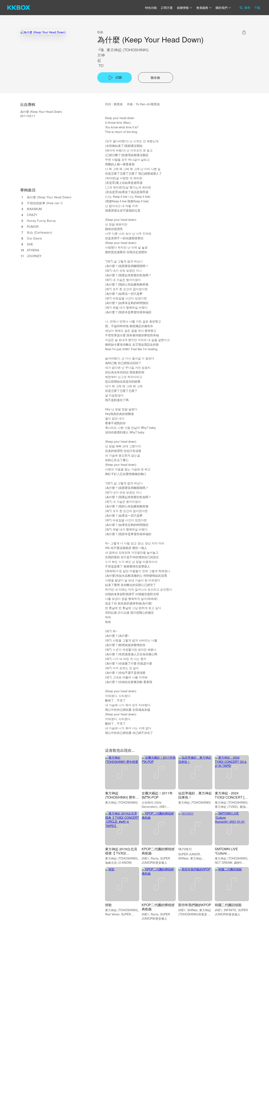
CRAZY (32, 215)
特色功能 (151, 7)
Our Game (34, 238)
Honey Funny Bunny (41, 221)
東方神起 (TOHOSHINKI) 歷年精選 (122, 797)
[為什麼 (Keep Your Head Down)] (43, 32)
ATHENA (33, 250)
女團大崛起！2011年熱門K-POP (157, 795)
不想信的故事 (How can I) (45, 203)
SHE (30, 244)
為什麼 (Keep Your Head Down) (49, 197)
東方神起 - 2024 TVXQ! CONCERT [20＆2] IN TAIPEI (231, 797)
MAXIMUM (34, 209)
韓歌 (108, 904)
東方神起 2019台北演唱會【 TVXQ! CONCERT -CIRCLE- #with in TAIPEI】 (121, 855)
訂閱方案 (167, 7)
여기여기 (185, 848)
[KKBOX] (19, 7)
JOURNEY (34, 256)
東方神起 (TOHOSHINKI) (128, 49)
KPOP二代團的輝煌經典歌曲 (158, 851)
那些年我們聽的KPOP (194, 904)
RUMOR (33, 226)
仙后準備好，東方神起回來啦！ (195, 795)
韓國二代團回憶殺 (228, 904)
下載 (257, 7)
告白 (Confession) (39, 232)
